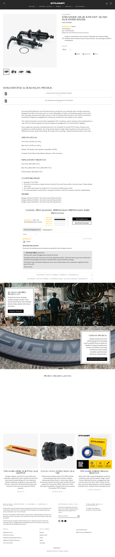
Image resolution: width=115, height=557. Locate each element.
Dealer (68, 6)
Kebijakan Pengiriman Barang (11, 540)
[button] (66, 26)
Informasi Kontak (8, 543)
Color (64, 46)
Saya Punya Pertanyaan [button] (82, 223)
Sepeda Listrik (45, 6)
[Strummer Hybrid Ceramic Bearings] (94, 451)
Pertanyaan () (47, 230)
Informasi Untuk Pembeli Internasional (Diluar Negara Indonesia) (57, 278)
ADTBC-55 (20, 491)
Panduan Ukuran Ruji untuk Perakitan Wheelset (59, 93)
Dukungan (80, 6)
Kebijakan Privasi (8, 532)
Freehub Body (57, 491)
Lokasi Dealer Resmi (81, 529)
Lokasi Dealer (15, 311)
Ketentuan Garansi (97, 359)
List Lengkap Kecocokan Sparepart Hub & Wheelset (59, 100)
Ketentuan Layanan (8, 535)
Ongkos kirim (65, 32)
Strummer (66, 14)
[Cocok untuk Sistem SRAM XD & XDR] (57, 451)
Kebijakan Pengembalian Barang (12, 537)
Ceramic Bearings (94, 489)
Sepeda (32, 6)
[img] (27, 239)
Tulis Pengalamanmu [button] (82, 219)
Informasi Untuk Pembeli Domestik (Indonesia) (57, 274)
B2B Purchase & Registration (84, 532)
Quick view (16, 405)
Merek (59, 6)
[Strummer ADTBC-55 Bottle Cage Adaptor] (20, 451)
